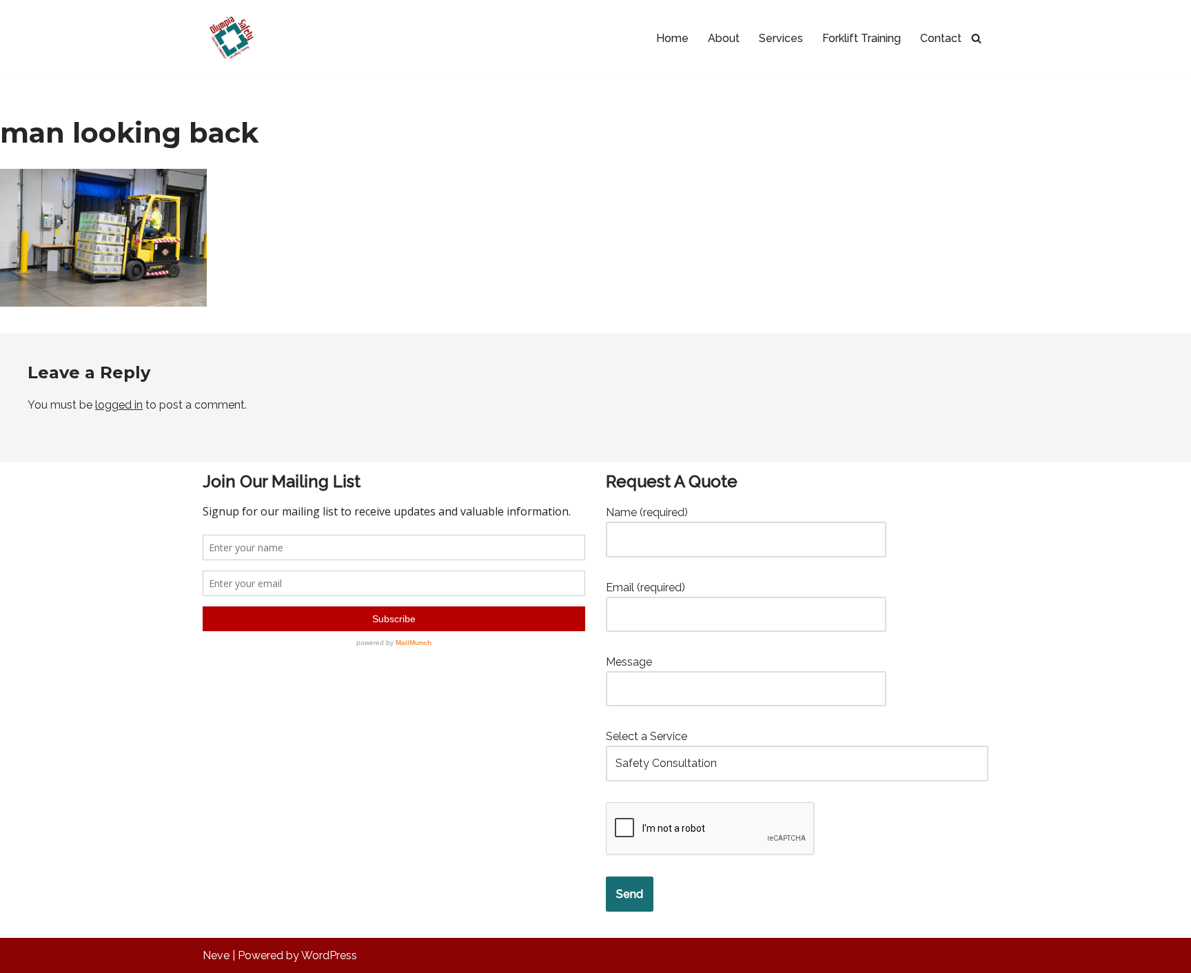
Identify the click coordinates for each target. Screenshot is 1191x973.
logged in (119, 404)
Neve (216, 955)
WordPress (329, 955)
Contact (940, 38)
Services (781, 38)
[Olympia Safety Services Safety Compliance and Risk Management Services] (230, 38)
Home (672, 38)
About (724, 38)
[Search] (976, 38)
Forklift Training (861, 38)
